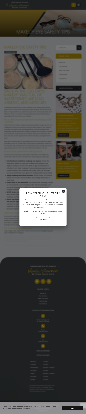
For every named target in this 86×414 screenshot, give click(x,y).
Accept (72, 408)
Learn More (43, 220)
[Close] (63, 191)
